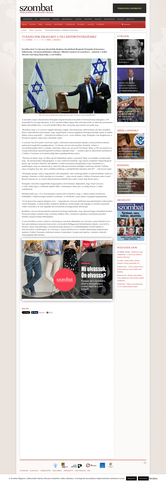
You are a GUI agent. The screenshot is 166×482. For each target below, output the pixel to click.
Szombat (29, 40)
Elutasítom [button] (143, 478)
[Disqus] (67, 352)
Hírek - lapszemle (36, 30)
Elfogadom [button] (131, 478)
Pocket (42, 312)
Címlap (23, 30)
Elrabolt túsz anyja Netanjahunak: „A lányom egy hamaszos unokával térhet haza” (130, 254)
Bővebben (153, 478)
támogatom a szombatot (129, 8)
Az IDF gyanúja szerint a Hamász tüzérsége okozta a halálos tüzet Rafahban (130, 269)
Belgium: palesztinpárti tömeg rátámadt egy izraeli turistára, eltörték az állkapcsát (130, 277)
